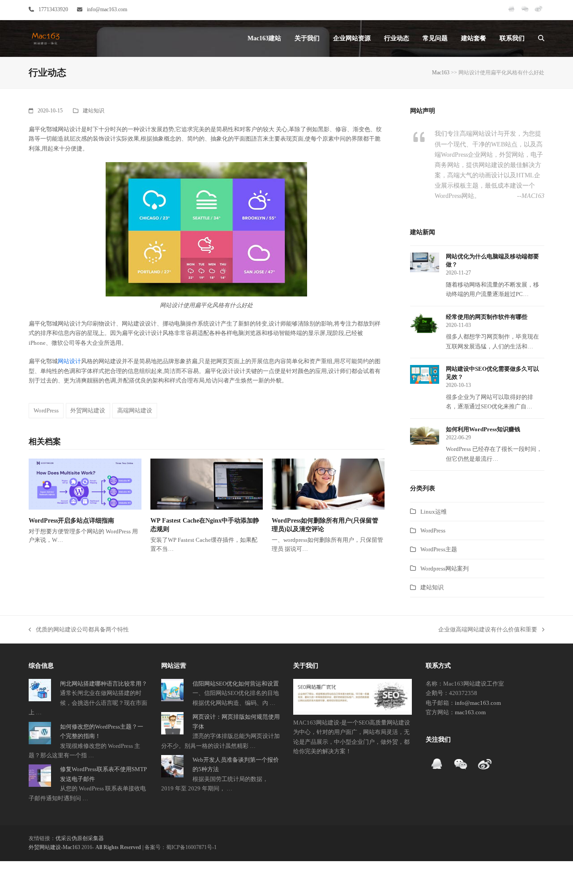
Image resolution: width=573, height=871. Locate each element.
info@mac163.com (107, 9)
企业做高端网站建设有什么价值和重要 (487, 630)
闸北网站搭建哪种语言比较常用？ (103, 683)
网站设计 (69, 361)
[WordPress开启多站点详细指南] (85, 483)
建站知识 (93, 110)
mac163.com (470, 712)
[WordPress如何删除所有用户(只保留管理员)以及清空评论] (328, 483)
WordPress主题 (438, 549)
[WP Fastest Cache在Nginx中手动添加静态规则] (206, 483)
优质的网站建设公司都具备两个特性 (79, 630)
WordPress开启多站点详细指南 (71, 520)
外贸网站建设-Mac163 (54, 847)
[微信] (525, 12)
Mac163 (440, 72)
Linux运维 (433, 511)
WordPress (46, 410)
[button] (541, 38)
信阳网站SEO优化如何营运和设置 (235, 683)
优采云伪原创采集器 (80, 838)
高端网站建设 (134, 410)
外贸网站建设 (87, 410)
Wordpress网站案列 (444, 568)
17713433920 (53, 9)
